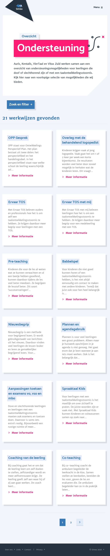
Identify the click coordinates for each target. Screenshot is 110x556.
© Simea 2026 (95, 550)
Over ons (9, 550)
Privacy (39, 550)
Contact (28, 550)
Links (18, 550)
